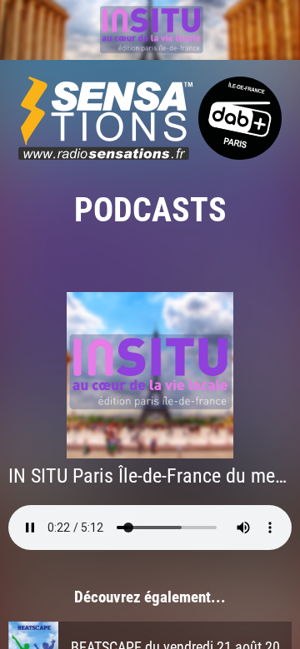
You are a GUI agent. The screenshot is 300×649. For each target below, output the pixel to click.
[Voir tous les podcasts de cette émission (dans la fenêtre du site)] (150, 30)
